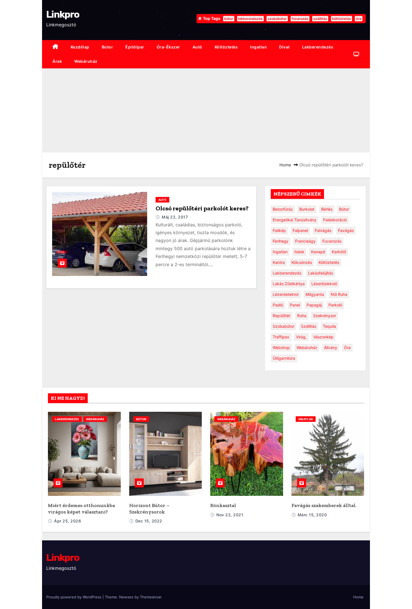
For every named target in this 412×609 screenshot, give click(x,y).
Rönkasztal (223, 505)
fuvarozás (300, 19)
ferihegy (280, 241)
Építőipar (134, 47)
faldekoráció (335, 219)
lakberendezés (250, 19)
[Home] (55, 47)
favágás (346, 230)
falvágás (323, 230)
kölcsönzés (301, 262)
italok (299, 251)
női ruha (339, 294)
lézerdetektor (286, 294)
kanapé (318, 251)
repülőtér (281, 315)
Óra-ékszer (168, 47)
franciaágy (305, 241)
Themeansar (150, 597)
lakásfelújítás (320, 273)
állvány (330, 347)
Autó (197, 47)
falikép (279, 230)
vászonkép (323, 336)
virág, (301, 336)
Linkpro (62, 14)
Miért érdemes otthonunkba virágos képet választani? (81, 508)
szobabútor (277, 19)
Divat (284, 47)
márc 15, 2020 (312, 514)
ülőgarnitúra (284, 358)
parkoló (335, 305)
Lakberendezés (318, 47)
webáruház (86, 61)
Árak (57, 61)
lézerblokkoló (324, 283)
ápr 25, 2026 (67, 521)
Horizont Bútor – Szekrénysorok (149, 508)
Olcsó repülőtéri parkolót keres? (202, 208)
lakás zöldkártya (289, 283)
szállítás (320, 19)
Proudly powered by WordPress (74, 597)
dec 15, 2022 (148, 521)
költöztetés (341, 19)
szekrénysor (324, 315)
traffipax (281, 336)
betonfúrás (283, 209)
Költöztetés (226, 47)
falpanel (300, 230)
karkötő (339, 251)
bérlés (326, 209)
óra (358, 19)
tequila (329, 326)
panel (295, 305)
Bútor (107, 47)
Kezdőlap (80, 47)
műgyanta (314, 294)
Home (285, 165)
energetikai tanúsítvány (294, 219)
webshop (281, 347)
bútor (228, 19)
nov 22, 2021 (229, 514)
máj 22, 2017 (175, 217)
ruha (301, 315)
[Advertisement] (206, 110)
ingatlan (258, 47)
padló (278, 305)
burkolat (306, 209)
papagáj (314, 305)
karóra (279, 262)
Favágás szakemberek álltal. (324, 505)
